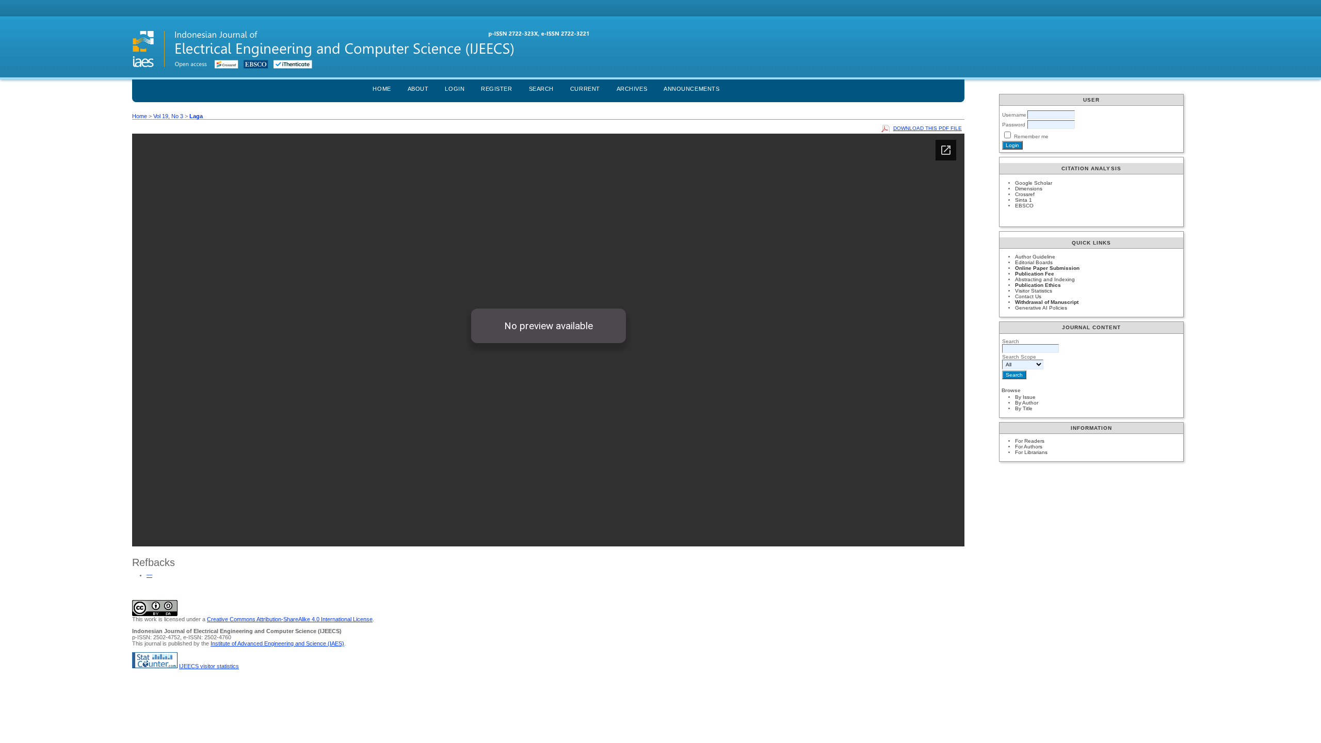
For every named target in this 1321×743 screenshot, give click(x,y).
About (418, 89)
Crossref (1025, 194)
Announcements (691, 89)
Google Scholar (1033, 183)
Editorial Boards (1034, 262)
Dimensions (1028, 188)
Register (496, 89)
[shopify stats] (155, 666)
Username (1014, 115)
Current (585, 89)
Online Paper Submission (1047, 268)
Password (1013, 124)
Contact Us (1028, 296)
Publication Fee (1034, 274)
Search (541, 89)
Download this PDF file (927, 128)
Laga (196, 116)
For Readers (1029, 441)
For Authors (1028, 446)
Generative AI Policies (1041, 308)
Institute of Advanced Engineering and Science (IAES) (277, 643)
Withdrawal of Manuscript (1046, 302)
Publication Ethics (1038, 285)
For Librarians (1031, 452)
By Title (1024, 408)
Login (454, 89)
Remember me (1031, 136)
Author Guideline (1035, 257)
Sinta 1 (1023, 200)
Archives (632, 89)
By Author (1026, 403)
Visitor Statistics (1033, 291)
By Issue (1025, 397)
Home (382, 89)
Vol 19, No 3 (168, 116)
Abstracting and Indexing (1045, 279)
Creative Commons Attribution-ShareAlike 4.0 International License (290, 619)
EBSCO (1024, 205)
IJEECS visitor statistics (209, 666)
